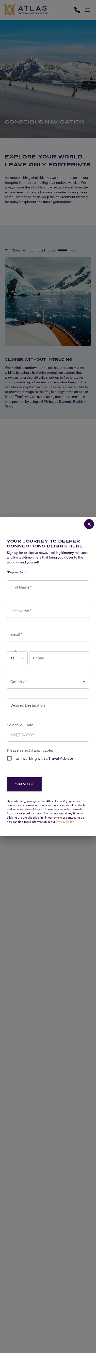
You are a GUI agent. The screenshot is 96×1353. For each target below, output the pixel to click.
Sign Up (24, 784)
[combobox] (44, 681)
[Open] (83, 681)
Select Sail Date (20, 725)
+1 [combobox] (12, 658)
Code (13, 651)
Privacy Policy (65, 821)
